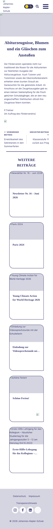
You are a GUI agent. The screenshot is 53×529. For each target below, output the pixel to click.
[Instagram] (15, 510)
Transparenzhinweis (26, 503)
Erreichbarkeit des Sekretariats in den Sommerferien (14, 139)
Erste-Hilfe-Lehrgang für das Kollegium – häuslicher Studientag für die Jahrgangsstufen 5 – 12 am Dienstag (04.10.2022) (26, 451)
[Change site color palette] (28, 6)
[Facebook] (22, 510)
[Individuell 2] (37, 510)
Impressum (34, 496)
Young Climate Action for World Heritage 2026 (26, 297)
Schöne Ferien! (21, 398)
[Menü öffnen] (45, 6)
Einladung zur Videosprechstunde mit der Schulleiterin (25, 349)
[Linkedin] (30, 510)
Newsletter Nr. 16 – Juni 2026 (26, 195)
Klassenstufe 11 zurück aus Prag (39, 137)
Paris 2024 (18, 244)
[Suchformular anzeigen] (37, 6)
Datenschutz (19, 496)
